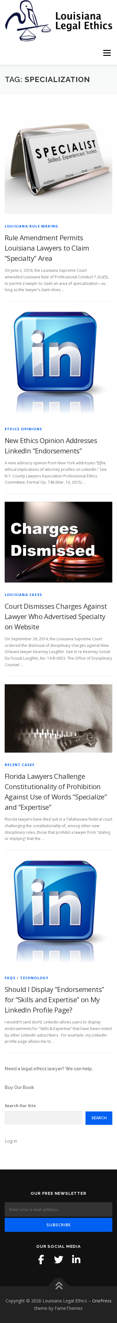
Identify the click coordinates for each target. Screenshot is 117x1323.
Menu (106, 53)
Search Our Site (20, 1105)
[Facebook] (41, 1259)
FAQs (10, 977)
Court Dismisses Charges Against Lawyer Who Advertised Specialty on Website (56, 616)
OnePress (102, 1301)
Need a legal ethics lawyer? (34, 1068)
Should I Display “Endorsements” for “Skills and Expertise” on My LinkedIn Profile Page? (54, 999)
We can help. (79, 1068)
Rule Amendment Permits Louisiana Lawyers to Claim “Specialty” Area (47, 248)
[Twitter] (58, 1259)
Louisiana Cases (23, 594)
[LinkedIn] (76, 1259)
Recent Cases (20, 764)
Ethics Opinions (23, 429)
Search (99, 1118)
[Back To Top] (58, 1286)
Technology (34, 977)
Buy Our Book (19, 1087)
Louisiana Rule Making (31, 226)
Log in (11, 1141)
